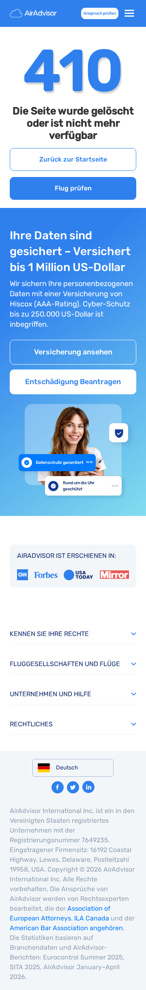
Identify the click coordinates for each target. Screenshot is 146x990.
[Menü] (129, 13)
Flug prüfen (73, 188)
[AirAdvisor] (34, 13)
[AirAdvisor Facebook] (58, 787)
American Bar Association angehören (66, 928)
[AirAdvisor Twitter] (73, 787)
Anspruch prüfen (100, 13)
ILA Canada (91, 918)
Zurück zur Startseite (73, 159)
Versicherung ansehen (73, 351)
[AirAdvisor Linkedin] (88, 787)
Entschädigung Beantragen (73, 381)
